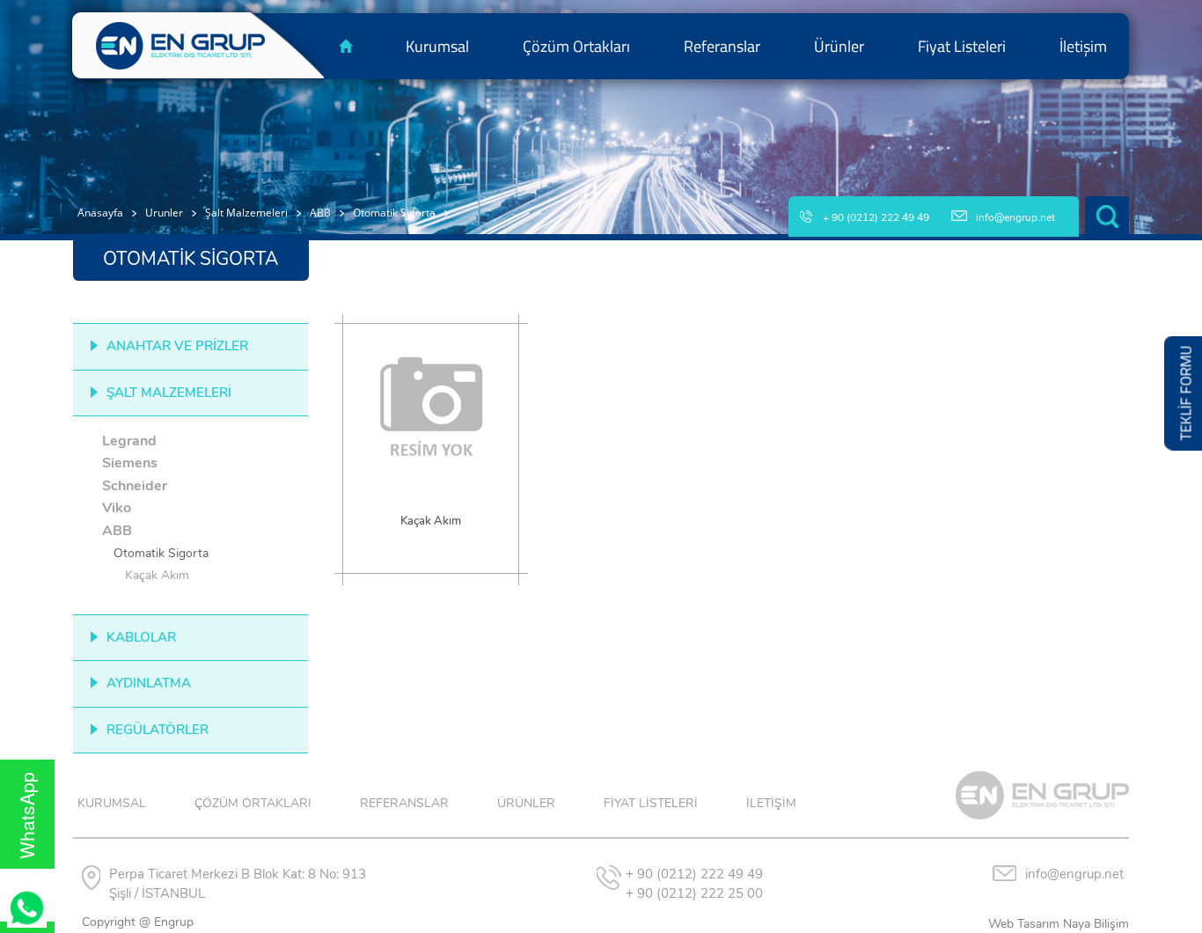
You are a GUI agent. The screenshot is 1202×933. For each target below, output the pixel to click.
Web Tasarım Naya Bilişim (1058, 923)
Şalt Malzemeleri (246, 212)
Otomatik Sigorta (394, 212)
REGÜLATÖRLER (157, 729)
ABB (320, 212)
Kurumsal (437, 46)
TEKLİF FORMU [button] (1186, 393)
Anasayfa (100, 212)
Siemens (130, 463)
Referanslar (722, 46)
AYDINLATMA (148, 683)
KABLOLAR (141, 637)
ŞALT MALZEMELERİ (168, 392)
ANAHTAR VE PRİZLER (177, 346)
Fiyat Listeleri (962, 46)
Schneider (134, 486)
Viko (116, 508)
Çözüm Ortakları (576, 46)
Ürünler (839, 46)
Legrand (129, 441)
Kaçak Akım (157, 575)
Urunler (164, 212)
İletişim (1083, 46)
